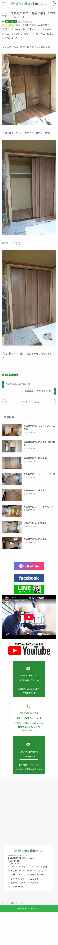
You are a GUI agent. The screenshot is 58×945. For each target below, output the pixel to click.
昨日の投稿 (8, 25)
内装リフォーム (10, 22)
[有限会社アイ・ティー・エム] (29, 3)
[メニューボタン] (3, 3)
